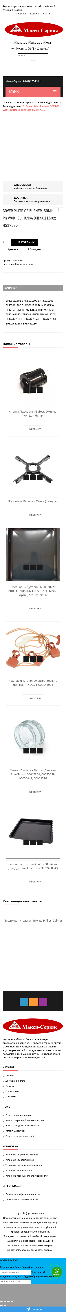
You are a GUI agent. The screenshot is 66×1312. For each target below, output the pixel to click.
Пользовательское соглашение (22, 1199)
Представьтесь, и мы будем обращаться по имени (28, 1276)
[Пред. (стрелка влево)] (1, 1305)
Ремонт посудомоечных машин (22, 1125)
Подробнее (35, 698)
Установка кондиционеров (20, 1170)
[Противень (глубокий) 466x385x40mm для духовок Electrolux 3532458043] (33, 831)
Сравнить (13, 249)
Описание (10, 288)
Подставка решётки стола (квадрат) (33, 501)
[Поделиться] (4, 1301)
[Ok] (33, 1002)
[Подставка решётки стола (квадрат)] (33, 469)
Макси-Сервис (25, 102)
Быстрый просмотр (40, 390)
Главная (7, 102)
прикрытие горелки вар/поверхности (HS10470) (57, 209)
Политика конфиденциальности (23, 1194)
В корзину (26, 242)
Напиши (37, 1309)
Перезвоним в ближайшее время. (21, 1267)
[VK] (24, 1002)
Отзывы (10, 1086)
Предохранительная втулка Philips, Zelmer (33, 920)
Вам (17, 1267)
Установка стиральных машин (22, 1154)
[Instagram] (43, 1002)
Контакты (11, 1096)
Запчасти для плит (48, 102)
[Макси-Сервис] (34, 29)
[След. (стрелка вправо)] (4, 1305)
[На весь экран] (8, 1301)
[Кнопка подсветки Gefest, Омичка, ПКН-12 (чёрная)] (33, 379)
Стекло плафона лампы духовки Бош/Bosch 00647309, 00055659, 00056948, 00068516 (33, 774)
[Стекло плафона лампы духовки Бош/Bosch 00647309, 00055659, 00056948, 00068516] (33, 738)
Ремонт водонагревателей (20, 1136)
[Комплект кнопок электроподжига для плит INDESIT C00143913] (33, 648)
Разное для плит (12, 106)
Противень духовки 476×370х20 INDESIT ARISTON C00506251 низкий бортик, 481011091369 (33, 591)
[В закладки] (26, 390)
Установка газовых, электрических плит (27, 1176)
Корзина (34, 13)
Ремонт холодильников (18, 1115)
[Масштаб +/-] (11, 1301)
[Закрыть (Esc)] (1, 1301)
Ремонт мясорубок (15, 1131)
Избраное (21, 13)
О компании (12, 1091)
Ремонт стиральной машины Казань (25, 1120)
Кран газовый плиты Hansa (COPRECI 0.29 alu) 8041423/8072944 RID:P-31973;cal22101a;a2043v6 (61, 209)
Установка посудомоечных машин (24, 1165)
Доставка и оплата (15, 1081)
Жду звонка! (38, 1272)
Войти (46, 13)
